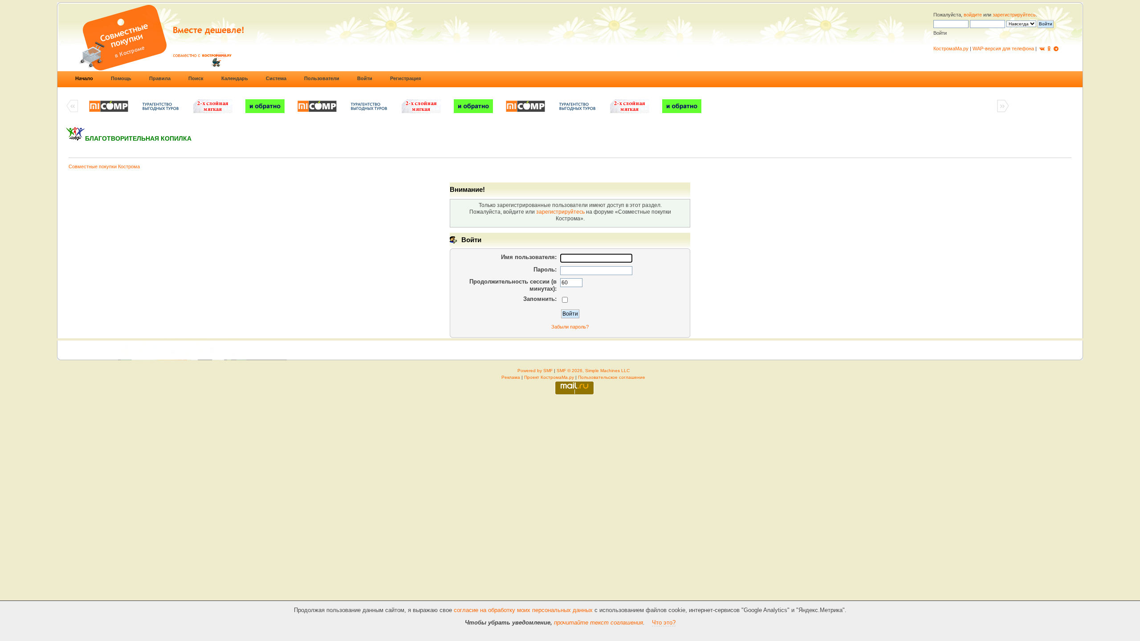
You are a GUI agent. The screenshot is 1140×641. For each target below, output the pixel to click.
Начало (84, 78)
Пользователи (321, 78)
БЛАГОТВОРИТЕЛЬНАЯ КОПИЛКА (138, 138)
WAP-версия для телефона (1003, 48)
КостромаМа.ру (951, 48)
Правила (160, 78)
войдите (973, 14)
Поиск (196, 78)
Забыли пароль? (570, 326)
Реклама (510, 377)
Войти (364, 78)
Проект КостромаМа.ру (549, 377)
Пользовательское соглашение (611, 377)
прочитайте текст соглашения (598, 622)
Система (276, 78)
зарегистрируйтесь (1014, 14)
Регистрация (405, 78)
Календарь (234, 78)
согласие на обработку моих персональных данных (523, 610)
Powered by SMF (535, 370)
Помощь (121, 78)
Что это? (664, 622)
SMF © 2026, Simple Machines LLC (593, 370)
